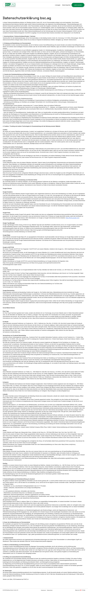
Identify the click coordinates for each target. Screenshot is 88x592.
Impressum (43, 590)
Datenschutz (49, 590)
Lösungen (57, 5)
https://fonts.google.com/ (72, 218)
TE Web (83, 590)
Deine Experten (66, 5)
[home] (10, 5)
